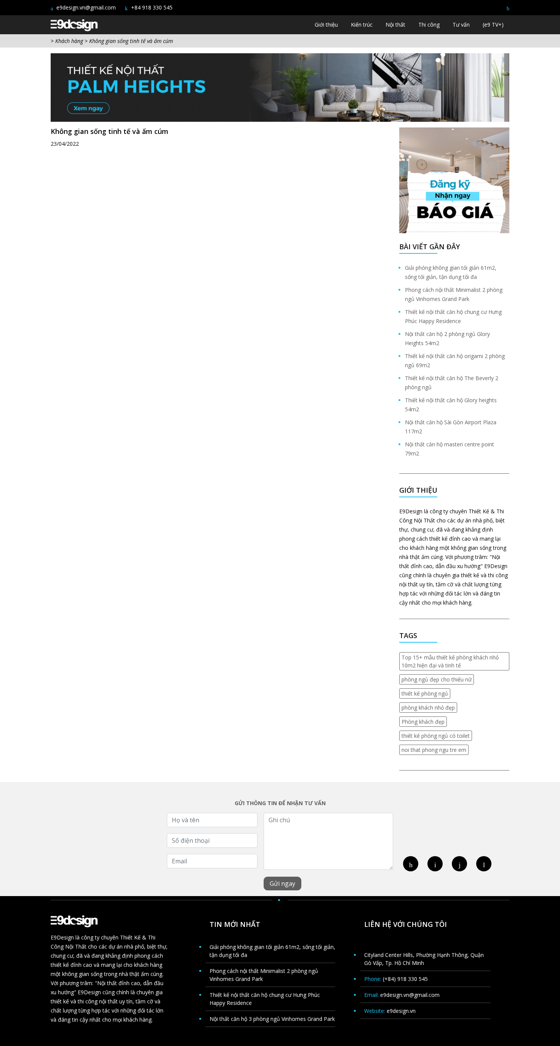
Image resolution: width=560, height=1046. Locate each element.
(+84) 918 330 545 (405, 978)
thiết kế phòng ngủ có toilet (436, 735)
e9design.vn (401, 1010)
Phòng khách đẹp (423, 721)
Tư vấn (461, 24)
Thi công (429, 24)
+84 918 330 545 (151, 7)
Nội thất (395, 24)
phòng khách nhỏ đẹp (428, 707)
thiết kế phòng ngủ (425, 693)
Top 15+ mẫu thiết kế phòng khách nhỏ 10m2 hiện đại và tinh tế (450, 661)
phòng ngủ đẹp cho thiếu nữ (437, 679)
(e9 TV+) (493, 24)
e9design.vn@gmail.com (85, 7)
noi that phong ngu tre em (434, 749)
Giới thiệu (326, 24)
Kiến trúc (362, 24)
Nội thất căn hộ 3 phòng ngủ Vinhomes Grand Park (272, 1018)
